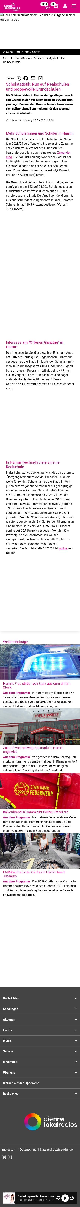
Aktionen (9, 1019)
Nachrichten (11, 998)
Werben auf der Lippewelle (21, 1083)
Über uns (9, 1072)
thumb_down (58, 1198)
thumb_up (72, 1198)
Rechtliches (10, 1093)
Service (8, 1051)
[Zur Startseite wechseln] (12, 6)
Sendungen (10, 1009)
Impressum (8, 1149)
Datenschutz (28, 1149)
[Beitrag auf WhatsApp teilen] (19, 78)
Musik (7, 1041)
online (63, 548)
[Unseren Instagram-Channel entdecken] (9, 1157)
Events (7, 1030)
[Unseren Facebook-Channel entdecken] (3, 1157)
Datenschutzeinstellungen (57, 1149)
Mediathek (10, 1062)
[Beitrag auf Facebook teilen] (25, 78)
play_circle (65, 1198)
